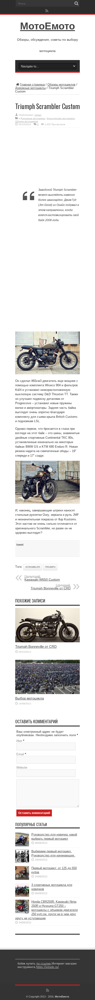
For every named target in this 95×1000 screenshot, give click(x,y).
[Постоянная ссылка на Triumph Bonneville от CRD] (47, 641)
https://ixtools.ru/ (47, 967)
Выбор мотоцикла (29, 698)
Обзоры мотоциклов (61, 84)
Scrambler (32, 567)
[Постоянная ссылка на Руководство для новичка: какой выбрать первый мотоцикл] (22, 845)
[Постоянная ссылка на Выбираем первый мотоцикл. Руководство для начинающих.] (22, 862)
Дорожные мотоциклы (30, 88)
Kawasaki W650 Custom (42, 578)
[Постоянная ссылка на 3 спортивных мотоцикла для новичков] (22, 895)
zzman (38, 115)
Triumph (50, 567)
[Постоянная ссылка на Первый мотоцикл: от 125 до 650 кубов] (22, 879)
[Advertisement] (47, 158)
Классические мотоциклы (61, 118)
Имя (19, 741)
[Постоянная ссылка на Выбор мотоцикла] (47, 693)
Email (20, 754)
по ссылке (43, 963)
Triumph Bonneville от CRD (51, 587)
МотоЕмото (47, 26)
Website (21, 767)
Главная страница (32, 84)
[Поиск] (76, 3)
